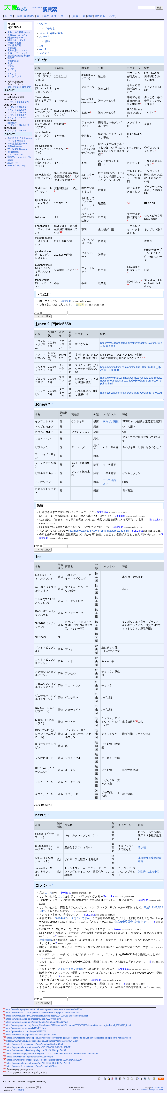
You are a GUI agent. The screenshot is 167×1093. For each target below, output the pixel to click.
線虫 (13, 162)
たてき (80, 304)
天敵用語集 (13, 61)
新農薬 (49, 9)
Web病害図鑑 (14, 42)
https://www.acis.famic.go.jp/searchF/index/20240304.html (33, 1019)
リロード (63, 16)
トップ (8, 16)
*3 (155, 112)
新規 (75, 16)
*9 (70, 176)
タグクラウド (14, 76)
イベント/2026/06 (17, 117)
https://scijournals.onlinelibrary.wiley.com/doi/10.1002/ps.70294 (36, 1050)
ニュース (12, 71)
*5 (68, 149)
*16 (76, 269)
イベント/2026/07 (17, 115)
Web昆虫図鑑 (14, 45)
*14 (4, 1049)
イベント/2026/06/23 (18, 102)
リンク (11, 68)
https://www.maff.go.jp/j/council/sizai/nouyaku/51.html (31, 1034)
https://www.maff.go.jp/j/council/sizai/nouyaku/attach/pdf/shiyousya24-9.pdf (42, 1041)
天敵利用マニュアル (18, 50)
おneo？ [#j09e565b (51, 33)
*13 (128, 203)
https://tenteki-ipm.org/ (19, 86)
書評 (10, 63)
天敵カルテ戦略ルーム (19, 32)
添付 (53, 16)
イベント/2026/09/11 (18, 107)
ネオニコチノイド (20, 138)
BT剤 (13, 151)
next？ (43, 49)
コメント (44, 52)
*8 (153, 164)
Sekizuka (36, 7)
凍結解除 (29, 16)
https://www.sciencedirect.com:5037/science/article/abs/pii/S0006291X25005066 (45, 1060)
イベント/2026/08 (17, 112)
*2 (90, 112)
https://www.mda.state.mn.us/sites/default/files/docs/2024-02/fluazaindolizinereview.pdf (47, 1016)
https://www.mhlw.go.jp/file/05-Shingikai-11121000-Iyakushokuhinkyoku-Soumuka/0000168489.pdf (53, 1053)
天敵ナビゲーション (18, 53)
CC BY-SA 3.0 (157, 1088)
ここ (60, 896)
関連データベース (17, 37)
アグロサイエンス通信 (71, 969)
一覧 (82, 16)
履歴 (46, 16)
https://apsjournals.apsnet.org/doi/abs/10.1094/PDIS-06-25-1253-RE (39, 1063)
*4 (65, 123)
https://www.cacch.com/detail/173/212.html (26, 1028)
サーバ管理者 (18, 1090)
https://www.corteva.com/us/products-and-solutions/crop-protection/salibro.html (43, 1012)
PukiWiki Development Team (152, 1090)
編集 (19, 16)
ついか (43, 23)
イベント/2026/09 (17, 109)
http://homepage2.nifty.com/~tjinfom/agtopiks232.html (98, 530)
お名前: (38, 312)
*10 (73, 179)
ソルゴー (15, 154)
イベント (12, 73)
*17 (4, 1059)
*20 (136, 721)
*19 (143, 357)
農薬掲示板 (45, 940)
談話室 (11, 58)
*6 (101, 154)
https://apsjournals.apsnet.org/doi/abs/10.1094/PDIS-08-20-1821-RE (39, 1047)
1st (41, 46)
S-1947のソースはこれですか (72, 918)
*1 (141, 103)
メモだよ (50, 28)
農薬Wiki (12, 47)
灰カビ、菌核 (111, 421)
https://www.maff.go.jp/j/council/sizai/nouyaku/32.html (32, 1066)
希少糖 (142, 847)
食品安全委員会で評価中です (131, 921)
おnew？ (44, 36)
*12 (4, 1043)
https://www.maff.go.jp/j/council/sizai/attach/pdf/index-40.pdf (35, 1044)
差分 (39, 16)
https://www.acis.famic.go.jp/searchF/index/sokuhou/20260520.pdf (37, 1022)
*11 (89, 177)
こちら (48, 892)
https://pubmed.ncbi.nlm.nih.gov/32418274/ (26, 1031)
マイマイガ (16, 140)
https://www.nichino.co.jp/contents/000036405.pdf (30, 1056)
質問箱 (11, 66)
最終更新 (100, 16)
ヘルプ (111, 16)
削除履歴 (12, 123)
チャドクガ (16, 165)
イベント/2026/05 (17, 130)
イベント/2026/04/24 (18, 125)
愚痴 (47, 41)
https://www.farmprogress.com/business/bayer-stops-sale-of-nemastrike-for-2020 (44, 1009)
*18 (4, 1062)
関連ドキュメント (17, 40)
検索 (90, 16)
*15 (60, 232)
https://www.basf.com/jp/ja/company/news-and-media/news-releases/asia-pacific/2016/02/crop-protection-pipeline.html (131, 380)
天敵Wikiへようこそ (18, 35)
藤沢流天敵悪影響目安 (19, 55)
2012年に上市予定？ (150, 871)
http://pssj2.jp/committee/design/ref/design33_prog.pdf (131, 392)
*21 (139, 769)
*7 (155, 150)
